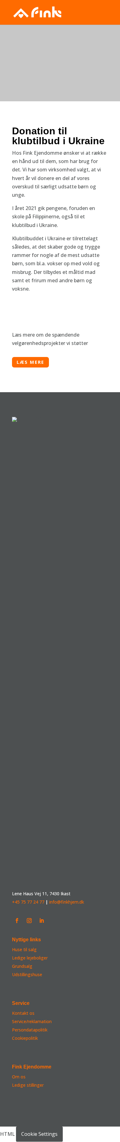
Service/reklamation (32, 1021)
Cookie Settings (39, 1134)
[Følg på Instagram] (29, 921)
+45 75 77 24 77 (28, 902)
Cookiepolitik (25, 1038)
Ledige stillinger (28, 1085)
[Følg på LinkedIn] (41, 921)
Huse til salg (24, 949)
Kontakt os (23, 1013)
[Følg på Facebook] (17, 921)
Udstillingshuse (27, 974)
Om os (19, 1077)
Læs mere (30, 362)
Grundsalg (22, 966)
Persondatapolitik (29, 1030)
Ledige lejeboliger (30, 958)
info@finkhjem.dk (66, 902)
